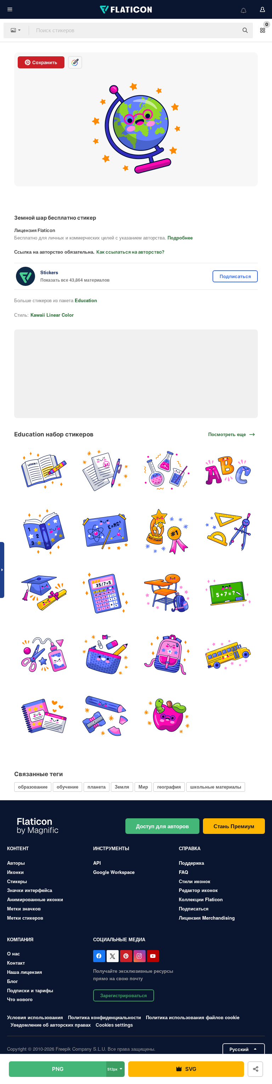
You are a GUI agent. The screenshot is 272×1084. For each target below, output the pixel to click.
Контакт (16, 962)
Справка (189, 848)
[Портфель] (166, 654)
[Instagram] (140, 956)
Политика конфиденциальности (104, 1017)
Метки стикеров (25, 917)
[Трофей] (166, 531)
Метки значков (24, 908)
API (97, 862)
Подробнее (180, 237)
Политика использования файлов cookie (192, 1017)
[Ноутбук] (44, 716)
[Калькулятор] (105, 593)
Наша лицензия (24, 972)
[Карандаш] (105, 716)
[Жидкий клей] (44, 654)
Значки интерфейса (29, 890)
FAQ (183, 872)
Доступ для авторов (162, 826)
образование (32, 786)
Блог (12, 981)
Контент (18, 848)
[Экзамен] (105, 470)
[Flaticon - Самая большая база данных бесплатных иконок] (126, 9)
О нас (13, 953)
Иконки (15, 872)
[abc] (228, 470)
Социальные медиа (119, 939)
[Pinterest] (126, 956)
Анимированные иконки (35, 899)
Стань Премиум (234, 826)
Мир (143, 786)
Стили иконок (194, 881)
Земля (122, 786)
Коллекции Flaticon (201, 899)
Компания (20, 939)
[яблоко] (166, 716)
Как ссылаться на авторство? (130, 252)
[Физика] (105, 531)
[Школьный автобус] (228, 654)
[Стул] (166, 593)
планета (96, 786)
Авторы (16, 862)
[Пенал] (105, 654)
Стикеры (17, 881)
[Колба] (166, 470)
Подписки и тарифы (30, 990)
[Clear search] (229, 30)
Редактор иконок (198, 890)
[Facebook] (99, 956)
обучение (67, 786)
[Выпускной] (44, 593)
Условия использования (35, 1017)
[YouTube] (153, 956)
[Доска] (228, 593)
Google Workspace (114, 872)
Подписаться (194, 908)
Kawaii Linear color (52, 314)
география (169, 786)
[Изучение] (44, 470)
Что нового (20, 999)
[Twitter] (113, 956)
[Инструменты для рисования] (228, 531)
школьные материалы (215, 786)
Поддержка (191, 862)
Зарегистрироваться (123, 995)
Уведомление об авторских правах (51, 1024)
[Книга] (44, 531)
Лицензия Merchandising (207, 917)
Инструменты (111, 848)
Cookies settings (114, 1025)
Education (86, 300)
